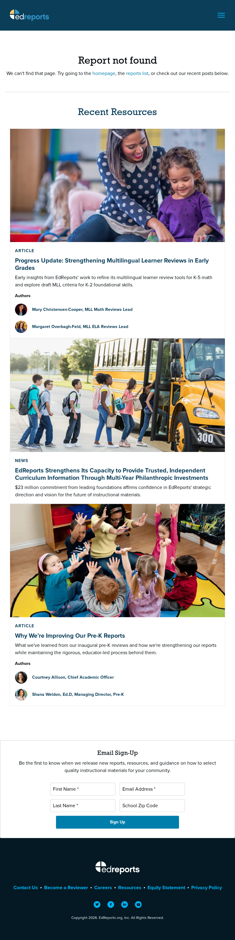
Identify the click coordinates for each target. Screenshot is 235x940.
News (21, 460)
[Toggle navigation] (221, 15)
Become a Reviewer (66, 887)
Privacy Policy (206, 887)
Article (24, 251)
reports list (137, 73)
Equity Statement (166, 887)
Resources (129, 887)
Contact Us (25, 887)
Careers (103, 887)
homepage (103, 73)
